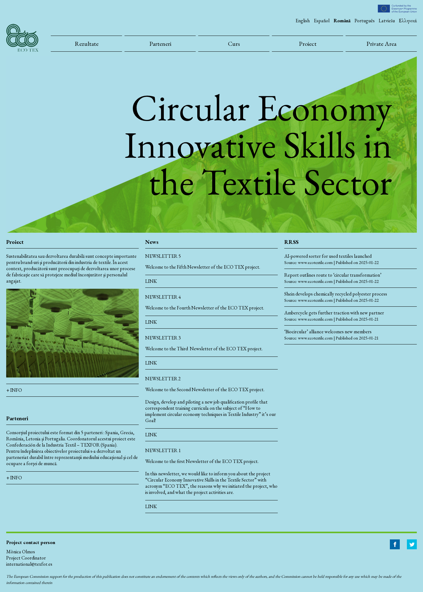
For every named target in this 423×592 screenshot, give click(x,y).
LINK (151, 281)
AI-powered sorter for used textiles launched (328, 256)
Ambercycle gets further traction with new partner (334, 313)
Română (342, 20)
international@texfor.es (29, 564)
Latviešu (387, 20)
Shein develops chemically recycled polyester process (335, 294)
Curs (234, 44)
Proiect (307, 44)
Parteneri (160, 44)
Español (321, 20)
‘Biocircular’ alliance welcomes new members (328, 332)
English (302, 20)
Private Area (381, 44)
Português (365, 20)
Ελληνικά (408, 20)
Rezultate (86, 44)
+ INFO (14, 390)
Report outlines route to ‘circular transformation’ (333, 275)
